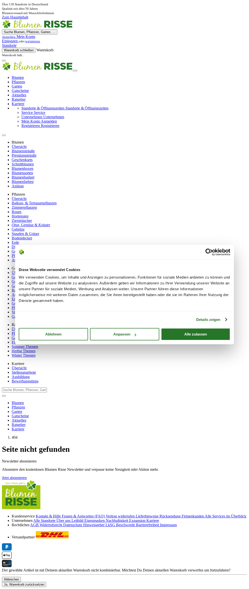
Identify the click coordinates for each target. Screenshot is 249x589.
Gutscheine (20, 91)
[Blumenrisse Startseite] (37, 27)
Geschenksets (22, 160)
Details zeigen (208, 319)
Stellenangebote (24, 372)
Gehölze (18, 229)
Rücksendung (171, 516)
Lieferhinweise (148, 516)
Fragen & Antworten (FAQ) (84, 516)
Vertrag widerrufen (121, 516)
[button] (124, 37)
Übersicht (19, 147)
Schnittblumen (23, 164)
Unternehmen (42, 117)
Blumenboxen (22, 168)
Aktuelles (19, 95)
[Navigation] (4, 60)
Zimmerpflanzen (24, 207)
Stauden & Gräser (25, 234)
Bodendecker (22, 238)
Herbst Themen (24, 351)
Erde (15, 242)
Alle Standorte (44, 520)
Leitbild (77, 520)
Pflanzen (18, 82)
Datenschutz (73, 525)
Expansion (137, 520)
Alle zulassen (195, 334)
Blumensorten (22, 173)
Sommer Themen (25, 346)
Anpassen (121, 334)
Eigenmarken (95, 520)
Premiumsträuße (24, 155)
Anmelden (39, 121)
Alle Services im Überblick (225, 516)
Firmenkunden (193, 516)
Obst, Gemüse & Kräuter (31, 225)
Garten (17, 86)
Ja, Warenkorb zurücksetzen (24, 584)
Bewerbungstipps (25, 381)
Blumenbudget (23, 177)
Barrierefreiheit (148, 525)
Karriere (18, 104)
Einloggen (10, 41)
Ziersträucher (22, 220)
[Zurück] (4, 135)
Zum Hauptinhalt (15, 17)
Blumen (18, 77)
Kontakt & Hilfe (49, 516)
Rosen (16, 212)
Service (33, 112)
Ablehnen (53, 334)
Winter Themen (24, 355)
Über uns (63, 520)
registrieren (32, 41)
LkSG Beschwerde (121, 525)
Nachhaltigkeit (117, 520)
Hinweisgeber (94, 525)
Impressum (168, 525)
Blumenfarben (23, 182)
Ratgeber (19, 99)
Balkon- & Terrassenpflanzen (34, 203)
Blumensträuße (23, 151)
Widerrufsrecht (51, 525)
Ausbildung (21, 377)
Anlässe (18, 186)
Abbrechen (11, 579)
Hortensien (20, 216)
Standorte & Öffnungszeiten (64, 108)
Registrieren (40, 126)
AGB (35, 525)
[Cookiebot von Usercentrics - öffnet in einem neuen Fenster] (209, 252)
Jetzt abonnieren (14, 478)
